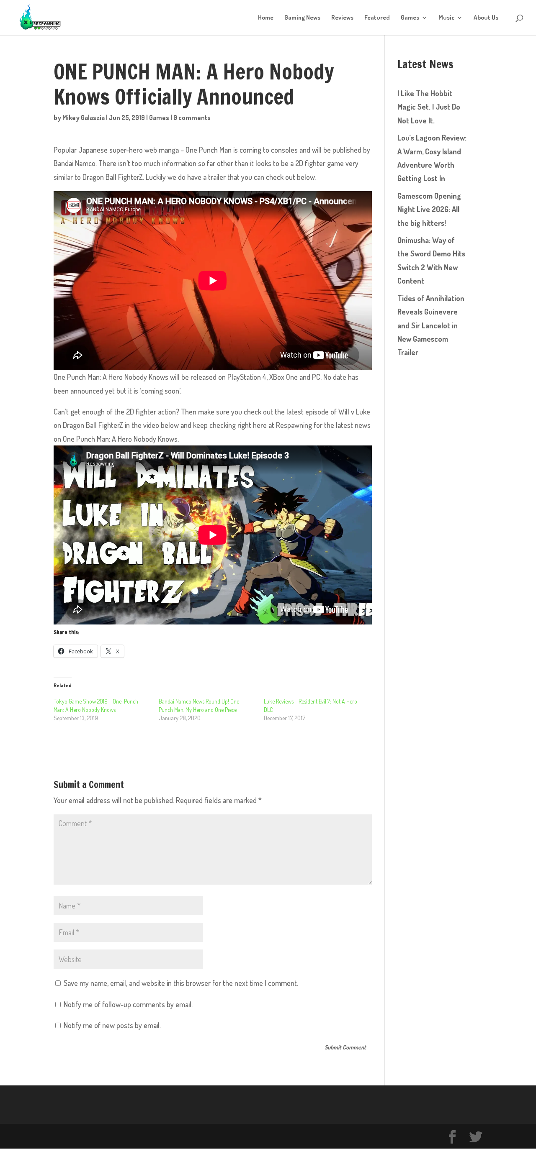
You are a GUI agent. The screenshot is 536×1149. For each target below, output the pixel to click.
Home (265, 18)
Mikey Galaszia (83, 117)
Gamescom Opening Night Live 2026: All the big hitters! (429, 209)
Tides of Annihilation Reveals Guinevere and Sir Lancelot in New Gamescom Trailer (430, 325)
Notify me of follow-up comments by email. (128, 1004)
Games (410, 18)
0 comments (192, 117)
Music (446, 18)
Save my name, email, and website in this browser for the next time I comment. (181, 983)
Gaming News (302, 18)
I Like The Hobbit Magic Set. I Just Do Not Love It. (428, 107)
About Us (486, 18)
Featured (377, 18)
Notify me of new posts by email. (112, 1025)
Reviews (342, 18)
